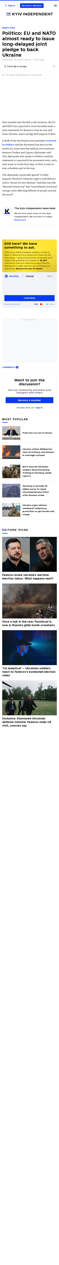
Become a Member (32, 5)
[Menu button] (55, 5)
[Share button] (54, 66)
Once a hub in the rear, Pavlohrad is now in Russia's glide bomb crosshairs (28, 623)
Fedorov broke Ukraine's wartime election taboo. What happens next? (27, 576)
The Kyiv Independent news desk (23, 75)
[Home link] (29, 14)
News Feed (8, 28)
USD (49, 276)
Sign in (39, 407)
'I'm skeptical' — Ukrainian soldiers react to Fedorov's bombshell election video (29, 672)
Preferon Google (17, 66)
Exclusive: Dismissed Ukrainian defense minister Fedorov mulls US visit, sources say (26, 722)
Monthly (14, 276)
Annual (30, 276)
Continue (29, 298)
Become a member (29, 400)
